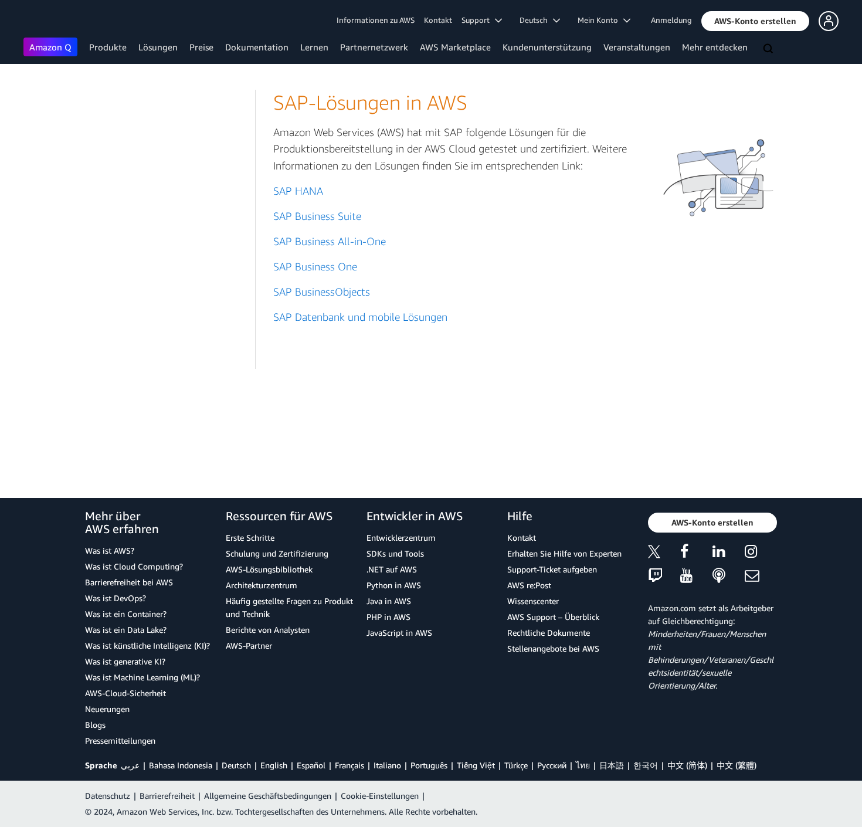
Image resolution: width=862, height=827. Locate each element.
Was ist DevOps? (115, 598)
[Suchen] (769, 49)
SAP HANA (298, 191)
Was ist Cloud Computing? (134, 566)
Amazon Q (50, 47)
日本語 (611, 765)
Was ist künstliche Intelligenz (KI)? (147, 645)
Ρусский (551, 765)
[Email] (761, 576)
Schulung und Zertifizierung (277, 553)
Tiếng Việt (476, 765)
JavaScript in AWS (399, 633)
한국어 (645, 765)
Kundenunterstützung (547, 47)
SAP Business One (315, 266)
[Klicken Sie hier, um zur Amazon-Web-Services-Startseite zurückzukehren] (40, 21)
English (273, 765)
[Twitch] (664, 576)
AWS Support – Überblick (553, 617)
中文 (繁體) (736, 765)
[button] (755, 21)
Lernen (314, 47)
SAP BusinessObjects (321, 292)
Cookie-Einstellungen (380, 796)
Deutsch (236, 765)
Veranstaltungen (636, 47)
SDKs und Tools (395, 553)
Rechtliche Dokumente (548, 633)
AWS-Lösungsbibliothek (269, 569)
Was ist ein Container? (126, 614)
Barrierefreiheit (167, 796)
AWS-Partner (249, 645)
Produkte (108, 47)
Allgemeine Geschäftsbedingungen (267, 796)
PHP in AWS (388, 617)
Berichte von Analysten (268, 630)
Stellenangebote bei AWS (553, 648)
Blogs (95, 725)
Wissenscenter (533, 601)
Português (428, 765)
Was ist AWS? (109, 550)
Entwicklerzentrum (401, 538)
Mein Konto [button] (600, 20)
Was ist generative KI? (125, 661)
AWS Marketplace (455, 47)
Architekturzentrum (261, 585)
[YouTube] (696, 576)
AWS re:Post (529, 585)
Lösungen (158, 47)
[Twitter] (664, 553)
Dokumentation (257, 47)
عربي (130, 765)
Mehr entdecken (715, 47)
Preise (201, 47)
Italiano (387, 765)
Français (349, 765)
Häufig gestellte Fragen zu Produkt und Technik (289, 607)
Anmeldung (671, 20)
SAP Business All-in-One (329, 241)
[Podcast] (728, 576)
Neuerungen (107, 709)
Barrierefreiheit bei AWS (129, 582)
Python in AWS (393, 585)
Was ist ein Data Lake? (126, 630)
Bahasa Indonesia (180, 765)
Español (311, 765)
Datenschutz (107, 796)
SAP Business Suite (317, 216)
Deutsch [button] (536, 20)
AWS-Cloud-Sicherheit (125, 693)
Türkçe (516, 765)
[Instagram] (761, 553)
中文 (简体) (687, 765)
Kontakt (438, 20)
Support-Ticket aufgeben (552, 569)
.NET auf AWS (391, 569)
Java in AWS (388, 601)
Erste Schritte (250, 538)
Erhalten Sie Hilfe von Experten (564, 553)
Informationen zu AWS (376, 20)
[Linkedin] (728, 553)
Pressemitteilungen (120, 740)
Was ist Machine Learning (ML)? (142, 677)
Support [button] (478, 20)
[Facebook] (696, 553)
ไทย (583, 765)
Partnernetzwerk (374, 47)
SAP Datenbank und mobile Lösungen (360, 317)
